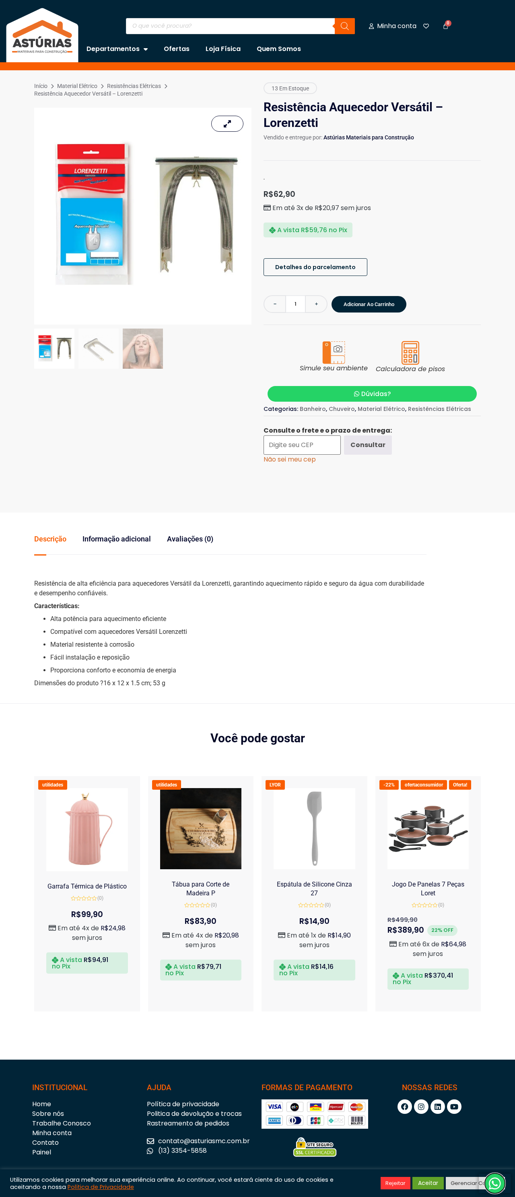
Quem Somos (279, 48)
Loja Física (223, 48)
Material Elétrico (77, 86)
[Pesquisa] (345, 26)
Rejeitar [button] (395, 1183)
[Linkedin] (438, 1106)
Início (40, 86)
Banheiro (313, 409)
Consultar (367, 444)
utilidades (52, 785)
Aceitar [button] (428, 1183)
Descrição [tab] (50, 539)
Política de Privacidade (101, 1187)
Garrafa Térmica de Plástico (87, 886)
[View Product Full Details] (87, 869)
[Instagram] (421, 1106)
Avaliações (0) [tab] (190, 539)
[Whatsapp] (495, 1183)
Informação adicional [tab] (116, 539)
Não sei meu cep (290, 459)
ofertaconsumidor (424, 785)
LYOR (275, 785)
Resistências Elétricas (134, 86)
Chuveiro (342, 409)
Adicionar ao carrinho (369, 304)
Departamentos (113, 48)
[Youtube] (454, 1106)
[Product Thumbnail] (227, 124)
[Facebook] (405, 1106)
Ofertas (177, 48)
